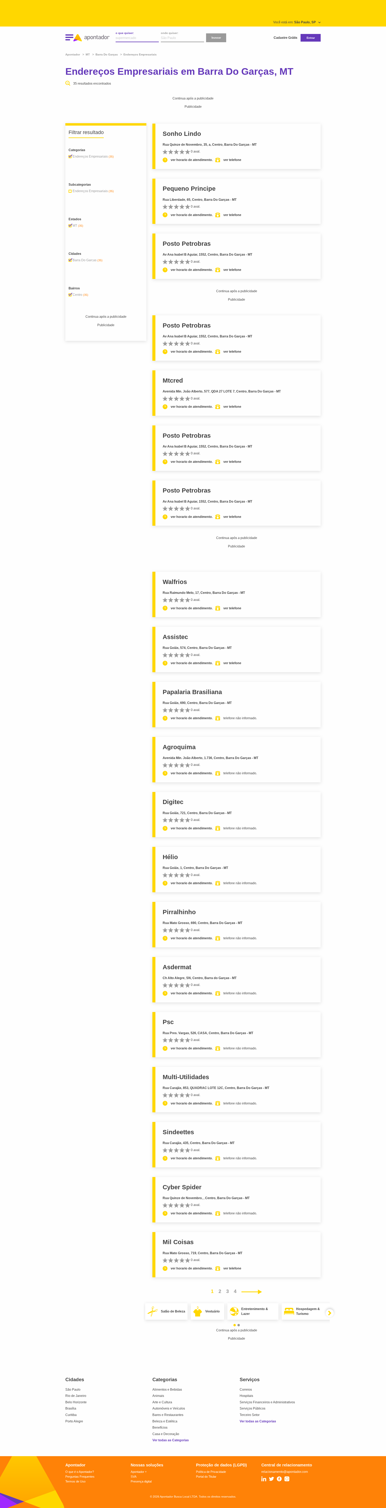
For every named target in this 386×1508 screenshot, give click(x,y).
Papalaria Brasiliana (192, 692)
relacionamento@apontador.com (284, 1471)
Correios (246, 1389)
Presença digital (141, 1481)
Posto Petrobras (187, 243)
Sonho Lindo (182, 133)
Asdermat (177, 967)
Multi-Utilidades (186, 1077)
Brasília (70, 1408)
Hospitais (246, 1395)
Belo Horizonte (76, 1402)
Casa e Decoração (165, 1434)
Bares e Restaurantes (167, 1415)
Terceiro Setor (250, 1415)
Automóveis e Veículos (168, 1408)
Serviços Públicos (252, 1408)
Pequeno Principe (189, 188)
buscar (216, 37)
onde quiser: (169, 33)
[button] (234, 1325)
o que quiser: (125, 33)
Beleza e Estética (164, 1421)
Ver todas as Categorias (170, 1440)
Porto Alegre (74, 1421)
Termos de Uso (75, 1481)
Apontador (73, 54)
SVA (134, 1476)
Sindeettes (178, 1132)
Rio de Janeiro (75, 1395)
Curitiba (71, 1415)
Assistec (175, 636)
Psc (168, 1021)
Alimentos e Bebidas (167, 1389)
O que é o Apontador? (79, 1471)
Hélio (170, 857)
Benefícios (159, 1427)
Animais (158, 1395)
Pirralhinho (179, 912)
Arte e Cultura (162, 1402)
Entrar (311, 37)
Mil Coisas (178, 1242)
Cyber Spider (182, 1187)
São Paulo (72, 1389)
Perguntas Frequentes (79, 1476)
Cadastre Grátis (285, 37)
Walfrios (175, 581)
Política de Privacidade (211, 1471)
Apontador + (139, 1471)
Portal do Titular (206, 1476)
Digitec (173, 801)
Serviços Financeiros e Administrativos (267, 1402)
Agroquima (179, 747)
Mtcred (173, 380)
